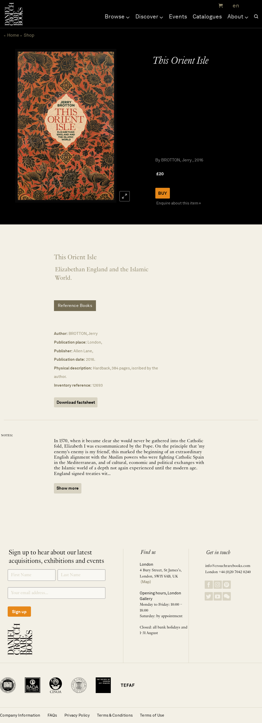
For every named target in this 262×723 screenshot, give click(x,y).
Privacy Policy (77, 715)
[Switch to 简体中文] (246, 6)
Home (13, 35)
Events (178, 16)
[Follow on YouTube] (218, 596)
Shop (29, 35)
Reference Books (75, 305)
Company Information (20, 715)
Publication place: (70, 342)
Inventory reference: (72, 385)
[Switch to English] (234, 6)
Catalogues (207, 16)
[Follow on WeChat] (227, 596)
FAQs (52, 715)
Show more (68, 488)
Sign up (19, 611)
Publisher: (63, 350)
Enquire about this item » (178, 203)
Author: (61, 333)
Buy (162, 193)
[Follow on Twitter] (209, 596)
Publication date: (69, 359)
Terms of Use (152, 715)
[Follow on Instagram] (218, 585)
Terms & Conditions (115, 715)
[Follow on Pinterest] (227, 585)
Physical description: (73, 368)
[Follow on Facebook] (209, 585)
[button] (220, 5)
